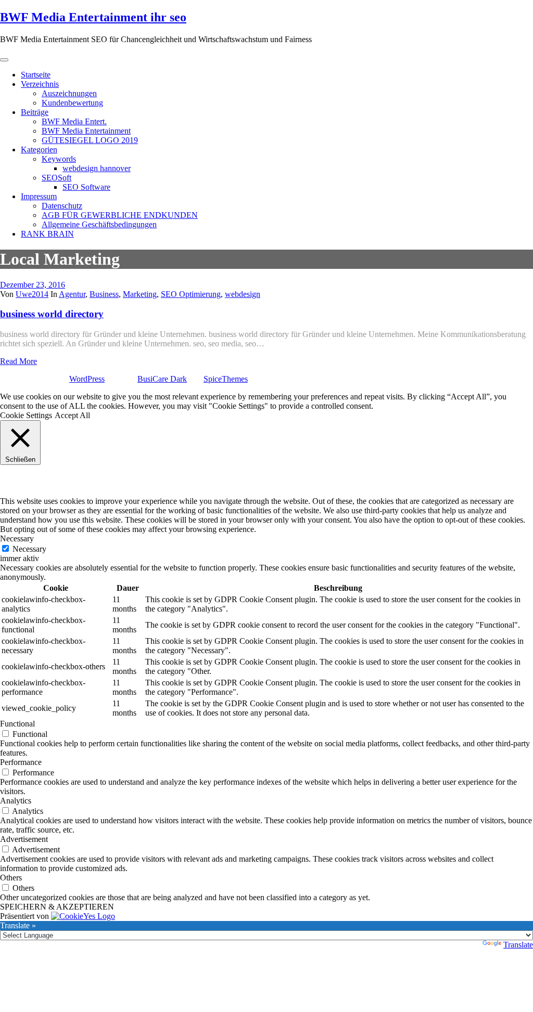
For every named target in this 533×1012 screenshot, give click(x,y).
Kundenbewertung (72, 102)
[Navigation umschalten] (4, 59)
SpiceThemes (226, 378)
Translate (518, 944)
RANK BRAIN (47, 233)
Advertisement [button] (24, 839)
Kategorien (39, 149)
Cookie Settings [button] (26, 415)
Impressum (39, 196)
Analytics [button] (15, 800)
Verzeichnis (40, 84)
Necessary (29, 548)
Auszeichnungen (69, 93)
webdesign (242, 294)
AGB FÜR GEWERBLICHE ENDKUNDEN (120, 215)
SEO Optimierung (191, 294)
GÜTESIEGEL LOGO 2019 (90, 140)
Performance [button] (21, 762)
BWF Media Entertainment (86, 130)
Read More (18, 361)
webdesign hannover (96, 168)
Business (104, 294)
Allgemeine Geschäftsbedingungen (99, 224)
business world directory (52, 313)
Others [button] (11, 877)
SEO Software (86, 187)
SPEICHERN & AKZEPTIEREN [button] (57, 906)
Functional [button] (17, 723)
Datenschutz (62, 205)
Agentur (72, 294)
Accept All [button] (72, 415)
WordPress (87, 378)
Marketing (140, 294)
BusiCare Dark (162, 378)
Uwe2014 (32, 294)
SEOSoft (56, 177)
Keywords (59, 158)
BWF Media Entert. (74, 121)
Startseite (35, 74)
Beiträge (34, 112)
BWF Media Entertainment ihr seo (93, 17)
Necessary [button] (17, 538)
